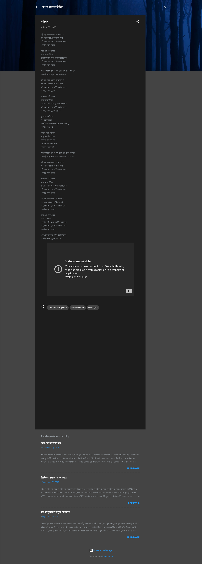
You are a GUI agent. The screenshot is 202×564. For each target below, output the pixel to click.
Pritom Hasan (77, 307)
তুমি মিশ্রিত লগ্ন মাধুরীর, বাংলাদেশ (55, 512)
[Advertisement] (157, 59)
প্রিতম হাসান (93, 307)
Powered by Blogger (103, 550)
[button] (138, 22)
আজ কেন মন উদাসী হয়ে (51, 443)
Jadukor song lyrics (57, 307)
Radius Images (107, 556)
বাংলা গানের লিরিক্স (52, 7)
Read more (133, 468)
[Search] (165, 8)
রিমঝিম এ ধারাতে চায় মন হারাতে (54, 477)
